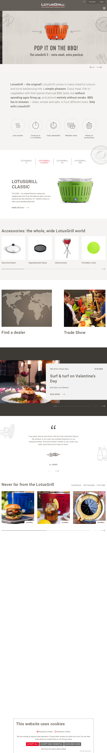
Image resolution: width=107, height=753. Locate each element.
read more (55, 394)
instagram (89, 485)
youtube (101, 485)
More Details (18, 208)
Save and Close (72, 744)
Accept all (32, 744)
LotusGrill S (26, 162)
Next (99, 67)
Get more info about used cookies (53, 749)
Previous (92, 67)
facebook (76, 485)
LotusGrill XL (62, 162)
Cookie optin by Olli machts (85, 751)
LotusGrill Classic (44, 162)
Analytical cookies (63, 732)
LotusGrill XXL (80, 162)
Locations (92, 1)
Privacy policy (67, 739)
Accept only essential (51, 744)
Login (101, 1)
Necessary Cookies (46, 732)
